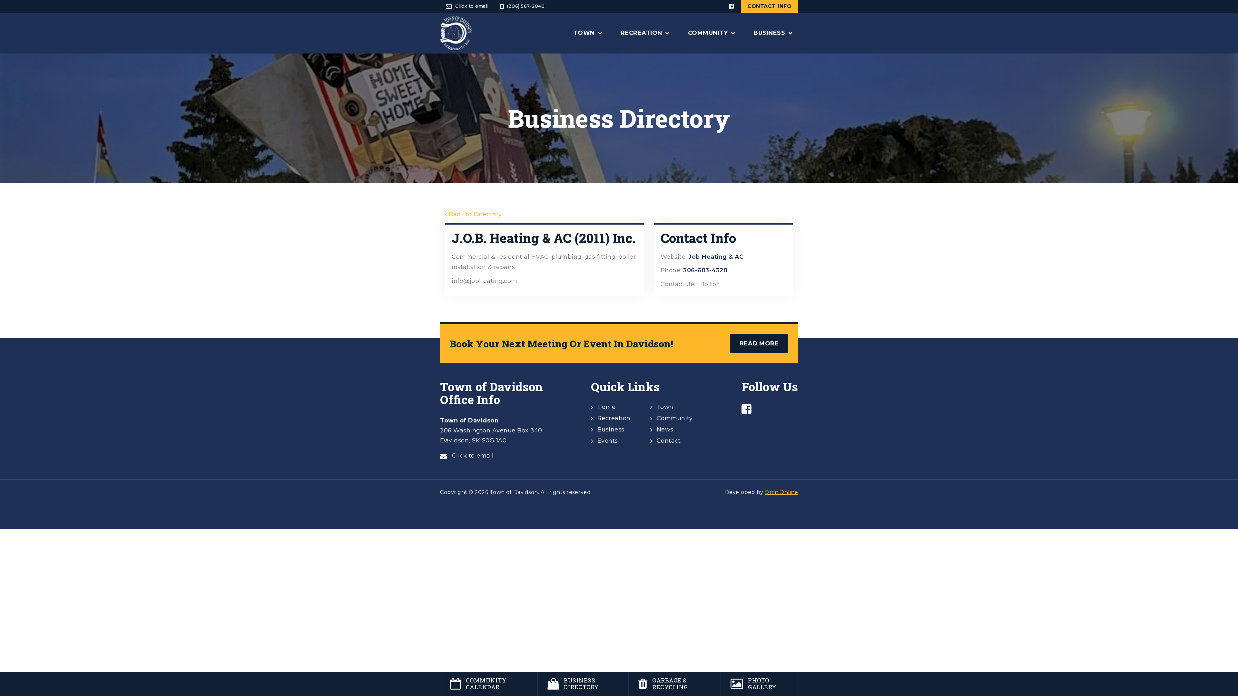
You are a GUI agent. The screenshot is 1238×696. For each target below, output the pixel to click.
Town (665, 407)
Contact (669, 440)
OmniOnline (781, 492)
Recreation (614, 418)
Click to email (472, 6)
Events (607, 440)
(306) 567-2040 (526, 6)
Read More (759, 343)
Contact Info (769, 6)
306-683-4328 (705, 270)
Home (606, 407)
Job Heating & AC (715, 256)
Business (610, 429)
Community (675, 418)
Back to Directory (474, 214)
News (665, 429)
